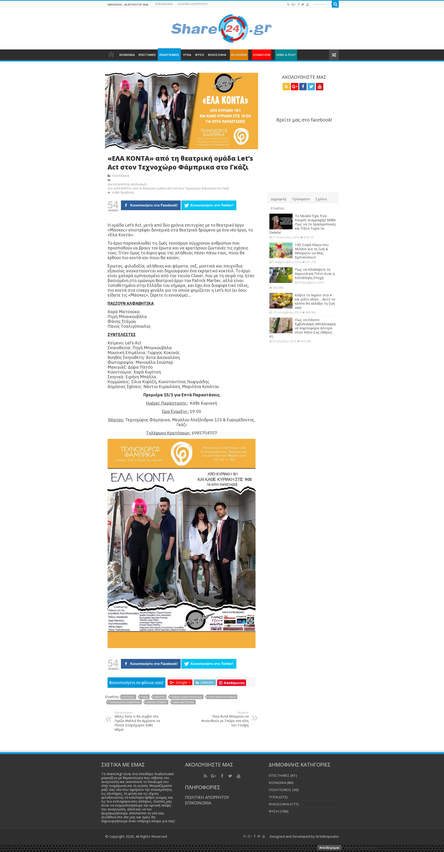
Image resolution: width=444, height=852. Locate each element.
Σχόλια (321, 199)
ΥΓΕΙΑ (187, 55)
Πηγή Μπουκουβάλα (222, 697)
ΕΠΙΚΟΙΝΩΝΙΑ (164, 4)
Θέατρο (159, 697)
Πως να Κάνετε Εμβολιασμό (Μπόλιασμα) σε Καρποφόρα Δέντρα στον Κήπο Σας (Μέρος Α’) (302, 328)
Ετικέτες (277, 208)
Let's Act (129, 697)
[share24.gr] (222, 27)
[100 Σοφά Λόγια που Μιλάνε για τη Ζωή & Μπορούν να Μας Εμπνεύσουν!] (281, 250)
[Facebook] (298, 4)
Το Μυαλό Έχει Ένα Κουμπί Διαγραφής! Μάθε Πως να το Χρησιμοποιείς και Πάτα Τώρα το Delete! (302, 224)
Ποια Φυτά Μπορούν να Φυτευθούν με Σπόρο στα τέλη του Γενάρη (225, 719)
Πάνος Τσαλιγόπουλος (186, 697)
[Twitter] (303, 4)
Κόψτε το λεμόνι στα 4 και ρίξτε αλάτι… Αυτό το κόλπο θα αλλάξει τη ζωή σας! (315, 301)
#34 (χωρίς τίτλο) (111, 54)
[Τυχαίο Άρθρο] (334, 54)
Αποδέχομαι (329, 848)
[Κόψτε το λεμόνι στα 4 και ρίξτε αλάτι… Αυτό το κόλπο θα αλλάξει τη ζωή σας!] (281, 301)
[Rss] (288, 4)
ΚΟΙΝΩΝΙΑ (127, 55)
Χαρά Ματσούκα (183, 702)
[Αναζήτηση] (335, 4)
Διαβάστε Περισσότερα (361, 848)
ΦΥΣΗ (199, 55)
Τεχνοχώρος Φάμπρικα (124, 702)
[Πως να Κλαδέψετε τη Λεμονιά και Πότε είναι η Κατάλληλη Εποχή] (281, 275)
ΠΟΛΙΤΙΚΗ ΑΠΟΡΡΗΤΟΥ (193, 4)
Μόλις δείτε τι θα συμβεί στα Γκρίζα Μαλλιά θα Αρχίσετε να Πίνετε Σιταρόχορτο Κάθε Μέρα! (137, 721)
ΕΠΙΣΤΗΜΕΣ (147, 55)
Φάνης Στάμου (157, 702)
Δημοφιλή (278, 199)
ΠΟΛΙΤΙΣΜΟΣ (169, 55)
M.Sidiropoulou (327, 836)
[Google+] (293, 4)
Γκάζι (144, 697)
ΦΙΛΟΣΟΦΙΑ (217, 55)
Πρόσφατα (301, 199)
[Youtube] (307, 4)
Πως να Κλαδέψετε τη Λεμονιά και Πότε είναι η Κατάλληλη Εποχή (315, 273)
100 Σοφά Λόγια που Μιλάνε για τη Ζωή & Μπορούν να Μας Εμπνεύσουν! (312, 250)
